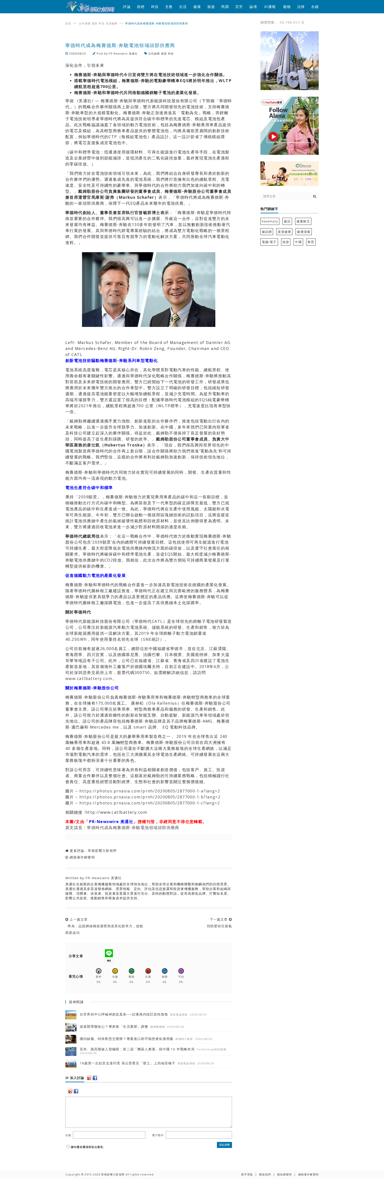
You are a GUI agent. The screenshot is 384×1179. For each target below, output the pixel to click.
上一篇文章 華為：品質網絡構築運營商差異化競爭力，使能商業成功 (104, 926)
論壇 (253, 6)
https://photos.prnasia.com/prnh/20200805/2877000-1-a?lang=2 (149, 791)
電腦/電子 (269, 242)
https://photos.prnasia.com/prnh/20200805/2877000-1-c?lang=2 (149, 803)
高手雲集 (247, 1174)
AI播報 (270, 6)
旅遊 (211, 6)
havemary (270, 221)
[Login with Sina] (89, 1078)
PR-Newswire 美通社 (123, 53)
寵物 (287, 6)
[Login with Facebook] (95, 1078)
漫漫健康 (284, 232)
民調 (225, 6)
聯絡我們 (265, 1174)
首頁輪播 (112, 23)
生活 (183, 6)
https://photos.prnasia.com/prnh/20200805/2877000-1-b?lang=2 (149, 797)
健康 (197, 6)
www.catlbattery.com (88, 678)
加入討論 (76, 1078)
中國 (298, 242)
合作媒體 (85, 23)
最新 (95, 23)
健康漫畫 (303, 232)
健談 (287, 221)
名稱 (68, 1135)
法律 (301, 6)
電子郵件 (158, 1135)
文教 (169, 6)
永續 (315, 6)
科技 (155, 6)
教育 (311, 242)
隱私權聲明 (284, 1174)
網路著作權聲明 (82, 857)
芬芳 (239, 6)
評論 (126, 6)
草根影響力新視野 (102, 850)
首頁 (68, 23)
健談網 (267, 232)
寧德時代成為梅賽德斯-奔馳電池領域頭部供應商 (133, 827)
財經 (141, 6)
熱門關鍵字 (269, 209)
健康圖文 (303, 221)
